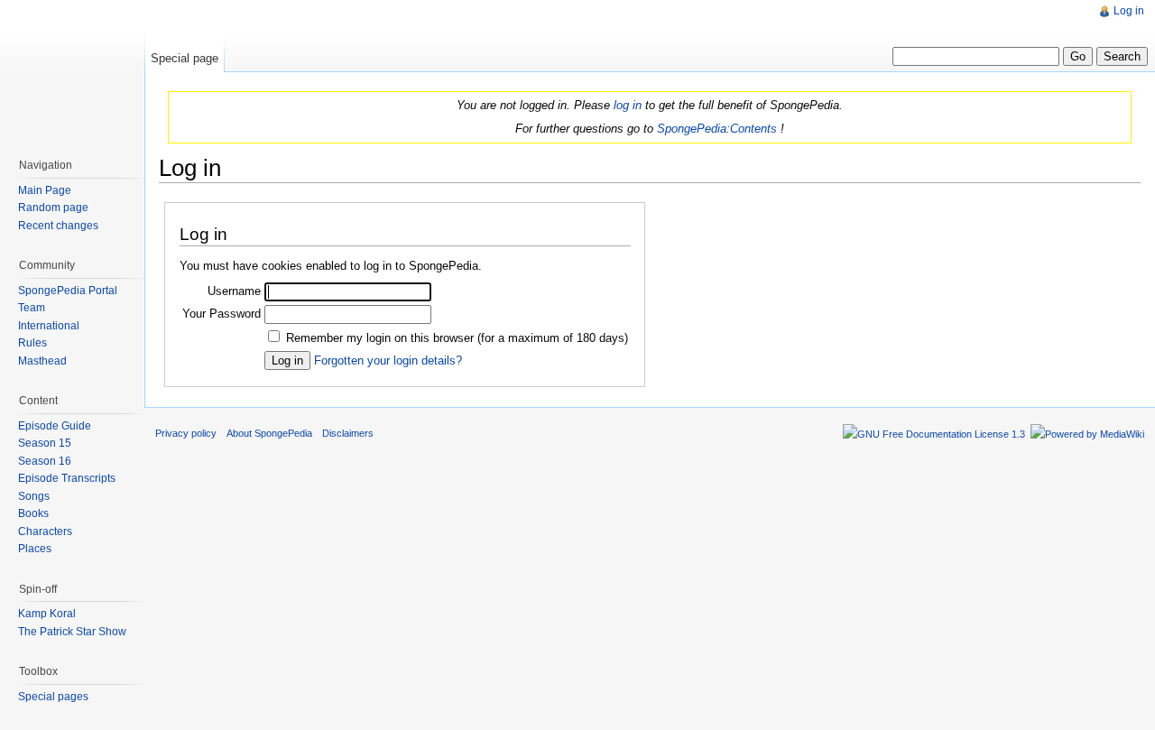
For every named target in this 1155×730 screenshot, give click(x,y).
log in (628, 105)
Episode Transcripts (67, 478)
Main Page (44, 190)
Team (31, 307)
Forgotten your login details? (388, 360)
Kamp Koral (47, 613)
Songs (34, 496)
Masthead (42, 361)
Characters (45, 531)
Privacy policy (186, 433)
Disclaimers (348, 433)
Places (34, 548)
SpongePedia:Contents (717, 128)
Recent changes (58, 225)
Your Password (221, 313)
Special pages (53, 696)
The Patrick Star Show (72, 631)
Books (33, 513)
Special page (184, 58)
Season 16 (44, 461)
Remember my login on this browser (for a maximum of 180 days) (457, 338)
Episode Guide (54, 426)
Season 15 (44, 443)
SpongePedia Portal (67, 290)
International (48, 325)
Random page (53, 207)
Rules (32, 343)
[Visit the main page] (72, 72)
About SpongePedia (269, 433)
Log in (1128, 11)
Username (234, 291)
